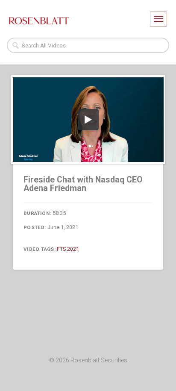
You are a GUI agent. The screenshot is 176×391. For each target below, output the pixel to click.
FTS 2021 (68, 249)
